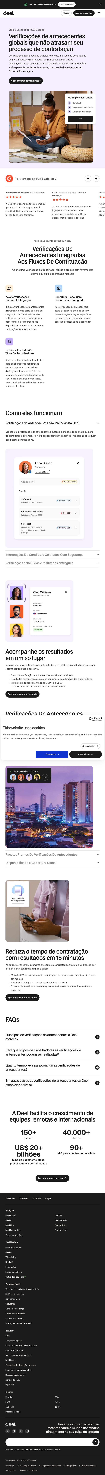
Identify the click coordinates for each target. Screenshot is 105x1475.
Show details (88, 746)
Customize (51, 754)
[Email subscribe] (95, 1442)
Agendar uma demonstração (26, 80)
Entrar (66, 13)
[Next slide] (96, 178)
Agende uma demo (83, 13)
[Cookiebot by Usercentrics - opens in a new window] (90, 719)
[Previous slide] (88, 178)
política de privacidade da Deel (32, 1450)
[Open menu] (99, 13)
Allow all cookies (85, 754)
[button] (52, 423)
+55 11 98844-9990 (66, 4)
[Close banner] (100, 4)
